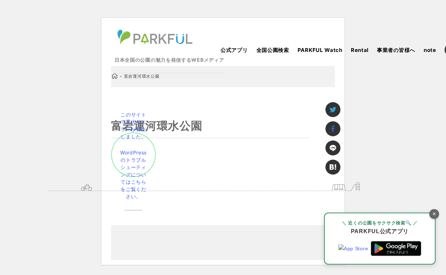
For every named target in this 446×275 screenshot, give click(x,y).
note (430, 50)
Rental (360, 50)
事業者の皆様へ (396, 50)
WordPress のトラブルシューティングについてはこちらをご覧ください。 (133, 174)
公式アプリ (234, 50)
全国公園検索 (272, 50)
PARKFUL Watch (320, 50)
